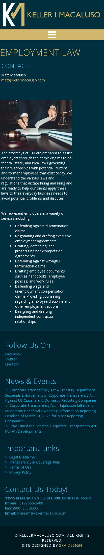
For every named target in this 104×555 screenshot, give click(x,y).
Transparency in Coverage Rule (34, 462)
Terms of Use (20, 467)
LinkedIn (12, 364)
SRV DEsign (70, 545)
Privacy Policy (20, 472)
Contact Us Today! (36, 489)
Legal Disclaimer (22, 457)
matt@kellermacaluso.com (23, 80)
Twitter (11, 359)
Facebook (13, 354)
